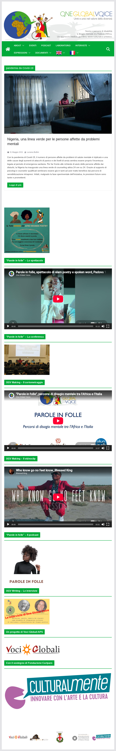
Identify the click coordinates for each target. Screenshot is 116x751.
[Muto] (103, 326)
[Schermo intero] (107, 326)
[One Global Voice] (7, 49)
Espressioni (20, 52)
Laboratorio (63, 45)
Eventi (32, 45)
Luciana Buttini (33, 152)
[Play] (8, 326)
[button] (22, 45)
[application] (58, 298)
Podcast (46, 45)
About (17, 45)
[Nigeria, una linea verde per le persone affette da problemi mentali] (58, 104)
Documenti (41, 52)
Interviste (81, 45)
